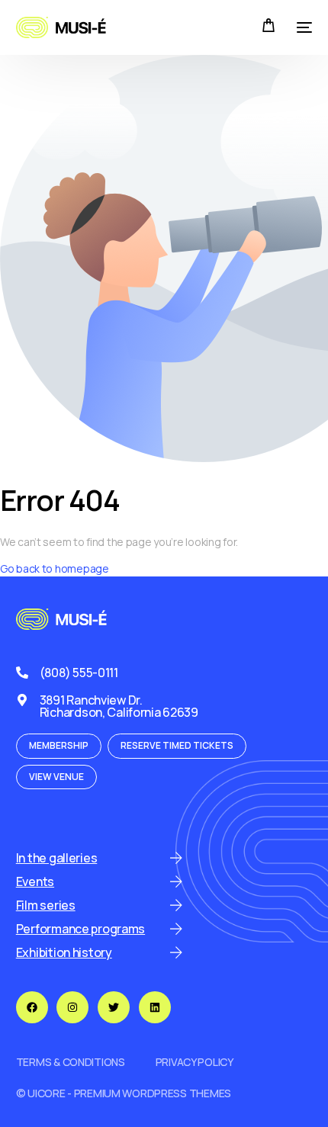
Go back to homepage (54, 568)
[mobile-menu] (301, 27)
